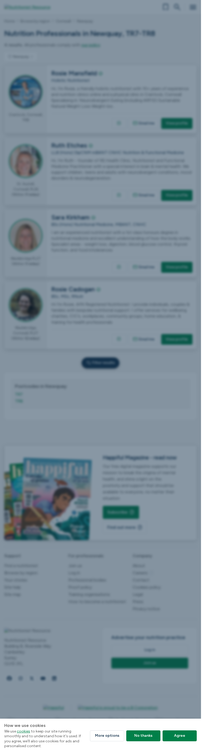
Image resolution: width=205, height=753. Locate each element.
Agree (179, 735)
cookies (23, 731)
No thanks (143, 735)
